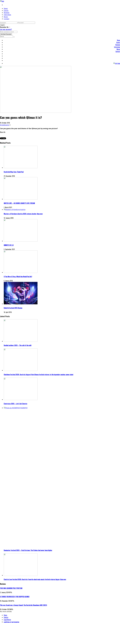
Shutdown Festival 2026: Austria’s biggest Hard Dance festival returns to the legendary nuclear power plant (38, 374)
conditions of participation (11, 622)
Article (2, 125)
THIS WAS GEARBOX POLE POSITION (11, 588)
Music (6, 17)
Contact (6, 19)
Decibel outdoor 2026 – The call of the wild (17, 345)
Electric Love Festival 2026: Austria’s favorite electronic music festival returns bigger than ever (35, 579)
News (6, 8)
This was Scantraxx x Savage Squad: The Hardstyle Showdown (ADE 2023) (23, 605)
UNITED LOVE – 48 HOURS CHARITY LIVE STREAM (19, 203)
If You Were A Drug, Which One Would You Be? (18, 276)
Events (6, 11)
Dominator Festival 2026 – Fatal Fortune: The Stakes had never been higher (28, 550)
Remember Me (4, 27)
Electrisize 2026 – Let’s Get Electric (15, 404)
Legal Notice (7, 620)
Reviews (6, 13)
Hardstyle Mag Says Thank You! (14, 172)
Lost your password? (6, 29)
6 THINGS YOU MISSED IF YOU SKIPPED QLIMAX (14, 596)
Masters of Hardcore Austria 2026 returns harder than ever (23, 214)
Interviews (7, 15)
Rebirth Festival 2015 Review (13, 308)
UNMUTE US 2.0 (9, 245)
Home (5, 615)
